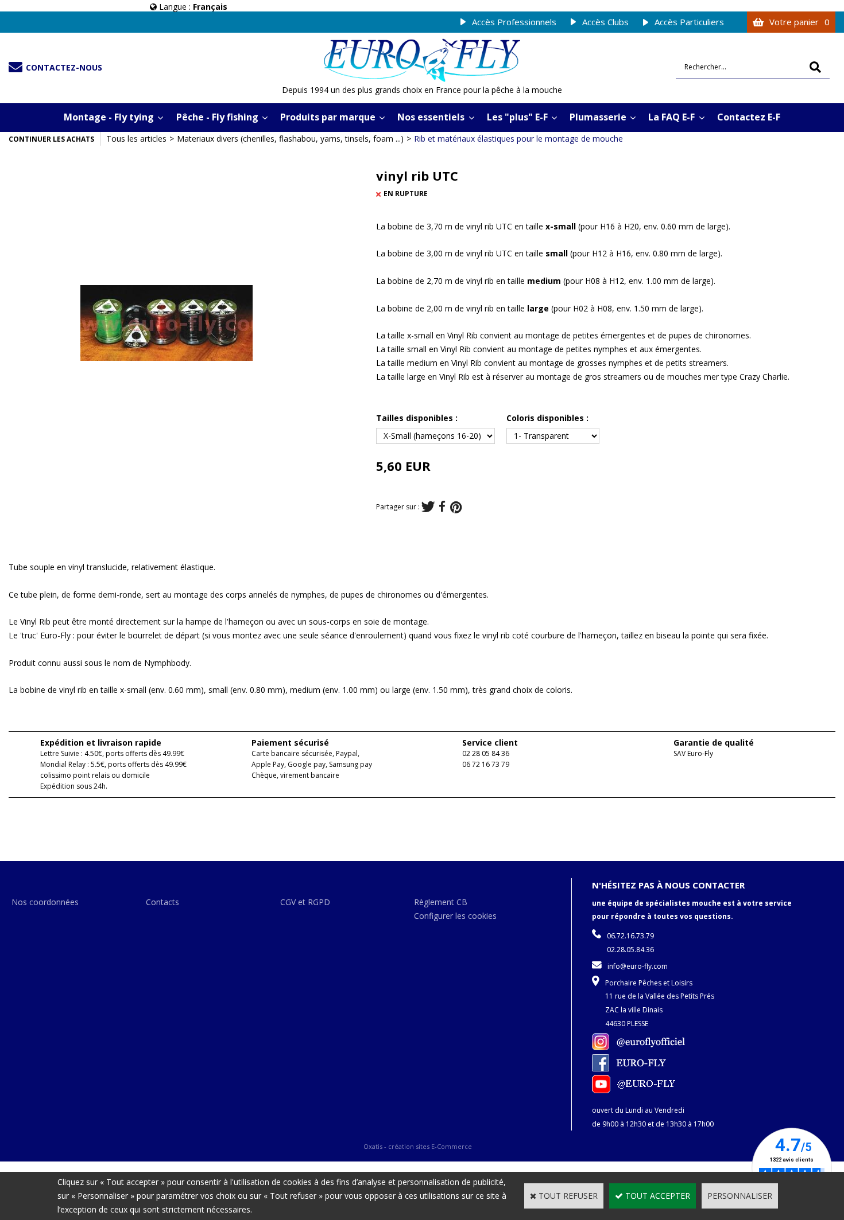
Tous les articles (136, 138)
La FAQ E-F (671, 117)
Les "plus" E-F (517, 117)
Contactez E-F (748, 117)
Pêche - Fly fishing (217, 117)
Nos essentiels (430, 117)
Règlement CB (440, 902)
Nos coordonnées (45, 902)
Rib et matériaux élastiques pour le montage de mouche (518, 138)
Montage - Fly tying (109, 117)
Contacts (162, 902)
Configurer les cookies (455, 915)
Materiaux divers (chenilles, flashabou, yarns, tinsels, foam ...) (290, 138)
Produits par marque (327, 117)
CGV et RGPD (305, 902)
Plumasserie (598, 117)
